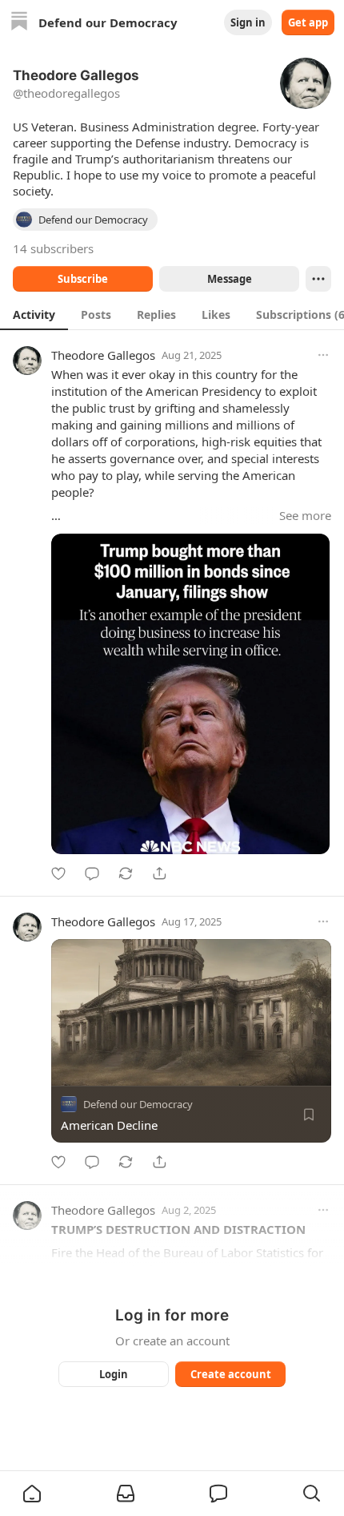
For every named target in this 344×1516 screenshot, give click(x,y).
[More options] (323, 355)
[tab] (34, 314)
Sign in (248, 22)
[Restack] (125, 873)
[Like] (58, 873)
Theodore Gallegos (103, 355)
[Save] (309, 1114)
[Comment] (92, 873)
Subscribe (83, 279)
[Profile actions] (318, 279)
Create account (230, 1374)
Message (229, 279)
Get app (308, 22)
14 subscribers (53, 248)
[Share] (159, 873)
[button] (32, 1493)
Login (113, 1374)
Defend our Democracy (138, 1104)
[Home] (19, 22)
